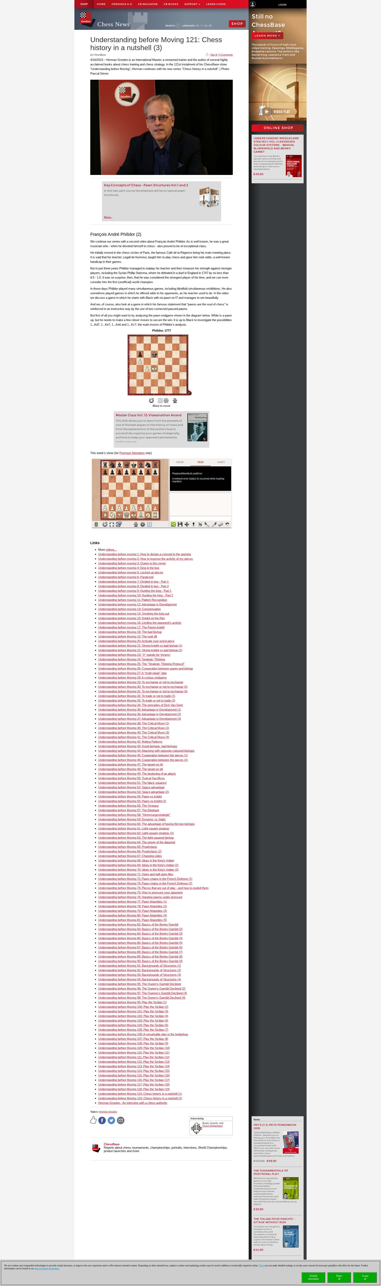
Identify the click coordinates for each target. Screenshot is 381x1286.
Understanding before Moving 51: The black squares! (132, 782)
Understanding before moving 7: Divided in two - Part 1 (133, 581)
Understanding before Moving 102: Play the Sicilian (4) (133, 1016)
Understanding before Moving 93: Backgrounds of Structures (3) (139, 974)
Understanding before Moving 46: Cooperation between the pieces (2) (143, 760)
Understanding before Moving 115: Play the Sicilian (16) (134, 1075)
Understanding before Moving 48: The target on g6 (130, 769)
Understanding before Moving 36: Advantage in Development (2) (139, 714)
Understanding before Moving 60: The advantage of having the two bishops (146, 824)
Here (261, 1265)
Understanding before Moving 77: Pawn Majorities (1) (132, 901)
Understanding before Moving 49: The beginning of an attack (137, 773)
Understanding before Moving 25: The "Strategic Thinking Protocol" (141, 664)
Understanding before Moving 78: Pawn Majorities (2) (132, 906)
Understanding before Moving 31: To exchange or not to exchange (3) (143, 691)
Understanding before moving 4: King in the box (128, 568)
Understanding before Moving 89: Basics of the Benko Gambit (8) (140, 956)
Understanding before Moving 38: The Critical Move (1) (133, 723)
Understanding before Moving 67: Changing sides (130, 856)
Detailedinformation (313, 1277)
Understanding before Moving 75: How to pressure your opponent (140, 892)
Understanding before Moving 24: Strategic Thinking (131, 659)
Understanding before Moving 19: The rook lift (127, 636)
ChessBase (111, 1144)
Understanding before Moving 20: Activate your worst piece (136, 641)
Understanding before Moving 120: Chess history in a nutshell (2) (140, 1098)
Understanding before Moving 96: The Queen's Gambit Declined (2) (141, 988)
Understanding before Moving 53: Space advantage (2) (133, 792)
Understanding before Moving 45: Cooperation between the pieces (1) (143, 755)
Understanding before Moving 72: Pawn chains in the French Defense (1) (145, 878)
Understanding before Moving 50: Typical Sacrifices (131, 778)
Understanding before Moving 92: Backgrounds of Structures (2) (139, 970)
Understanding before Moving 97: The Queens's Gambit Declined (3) (142, 993)
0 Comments (226, 54)
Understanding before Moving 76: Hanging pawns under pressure (140, 897)
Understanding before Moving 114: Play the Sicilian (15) (134, 1070)
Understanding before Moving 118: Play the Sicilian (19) (134, 1089)
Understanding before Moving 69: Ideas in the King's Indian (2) (138, 865)
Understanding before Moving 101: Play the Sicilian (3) (133, 1011)
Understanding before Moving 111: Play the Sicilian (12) (133, 1057)
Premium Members (132, 453)
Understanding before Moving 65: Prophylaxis (127, 846)
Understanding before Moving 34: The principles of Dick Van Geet (140, 705)
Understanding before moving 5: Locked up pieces (130, 572)
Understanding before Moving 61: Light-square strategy (133, 828)
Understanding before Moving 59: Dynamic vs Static (132, 819)
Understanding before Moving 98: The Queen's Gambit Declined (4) (141, 997)
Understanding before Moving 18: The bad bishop (130, 632)
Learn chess (216, 4)
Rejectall (339, 1277)
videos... (111, 549)
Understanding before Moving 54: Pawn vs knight (130, 796)
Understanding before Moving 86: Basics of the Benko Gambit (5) (140, 942)
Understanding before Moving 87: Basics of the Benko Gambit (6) (140, 947)
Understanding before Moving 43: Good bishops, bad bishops (137, 746)
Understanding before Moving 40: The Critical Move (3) (133, 732)
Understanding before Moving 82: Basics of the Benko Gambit (138, 924)
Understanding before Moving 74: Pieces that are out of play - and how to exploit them (153, 888)
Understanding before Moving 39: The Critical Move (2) (133, 728)
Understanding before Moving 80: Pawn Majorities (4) (132, 915)
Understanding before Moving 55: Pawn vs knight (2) (132, 801)
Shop (84, 4)
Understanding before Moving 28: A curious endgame (132, 677)
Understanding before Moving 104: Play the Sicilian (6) (133, 1025)
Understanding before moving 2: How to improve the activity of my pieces (145, 558)
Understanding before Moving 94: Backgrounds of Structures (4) (139, 979)
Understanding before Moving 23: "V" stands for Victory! (134, 654)
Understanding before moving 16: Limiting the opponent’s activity (139, 622)
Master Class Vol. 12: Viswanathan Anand (149, 415)
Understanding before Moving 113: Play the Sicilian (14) (134, 1066)
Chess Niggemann (212, 1126)
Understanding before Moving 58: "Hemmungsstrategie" (134, 814)
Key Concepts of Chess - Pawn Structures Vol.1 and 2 (146, 185)
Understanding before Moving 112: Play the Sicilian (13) (134, 1061)
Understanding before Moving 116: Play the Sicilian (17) (134, 1080)
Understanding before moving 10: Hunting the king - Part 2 (135, 595)
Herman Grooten (108, 1111)
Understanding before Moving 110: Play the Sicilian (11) (133, 1052)
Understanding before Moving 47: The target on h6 (130, 764)
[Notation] (160, 400)
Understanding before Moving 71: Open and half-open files (135, 874)
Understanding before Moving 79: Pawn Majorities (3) (132, 910)
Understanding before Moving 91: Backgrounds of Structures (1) (139, 965)
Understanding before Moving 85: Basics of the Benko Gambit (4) (140, 938)
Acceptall (365, 1277)
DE (197, 25)
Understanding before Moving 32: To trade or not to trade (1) (136, 696)
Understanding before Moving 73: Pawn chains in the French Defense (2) (145, 883)
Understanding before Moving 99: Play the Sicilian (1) (132, 1002)
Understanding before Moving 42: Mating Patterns (130, 741)
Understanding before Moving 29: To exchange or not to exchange (140, 682)
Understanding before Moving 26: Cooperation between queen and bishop (145, 668)
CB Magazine (148, 4)
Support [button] (191, 4)
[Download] (175, 400)
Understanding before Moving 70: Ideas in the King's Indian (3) (138, 869)
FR (210, 25)
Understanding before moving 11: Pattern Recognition (132, 600)
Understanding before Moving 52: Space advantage (131, 787)
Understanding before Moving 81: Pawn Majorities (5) (132, 920)
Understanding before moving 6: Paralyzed (125, 577)
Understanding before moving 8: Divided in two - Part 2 (133, 586)
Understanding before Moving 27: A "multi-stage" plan (132, 673)
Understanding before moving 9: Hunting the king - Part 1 (134, 590)
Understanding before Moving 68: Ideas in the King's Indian (136, 860)
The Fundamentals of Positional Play (271, 1172)
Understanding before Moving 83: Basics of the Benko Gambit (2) (140, 929)
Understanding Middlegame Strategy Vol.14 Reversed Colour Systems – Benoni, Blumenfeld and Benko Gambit (276, 145)
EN (202, 25)
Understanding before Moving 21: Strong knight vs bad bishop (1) (140, 645)
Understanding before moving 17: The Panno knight (131, 627)
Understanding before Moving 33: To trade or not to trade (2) (136, 700)
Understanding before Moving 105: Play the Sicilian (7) (133, 1029)
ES (206, 25)
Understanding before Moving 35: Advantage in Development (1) (139, 709)
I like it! (213, 54)
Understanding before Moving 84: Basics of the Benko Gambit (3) (140, 933)
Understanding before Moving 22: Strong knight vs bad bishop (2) (140, 650)
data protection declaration (47, 1268)
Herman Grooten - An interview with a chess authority (132, 1103)
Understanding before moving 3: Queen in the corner (132, 563)
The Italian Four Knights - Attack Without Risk (274, 1220)
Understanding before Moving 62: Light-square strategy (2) (136, 833)
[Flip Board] (151, 400)
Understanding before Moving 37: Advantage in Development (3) (139, 718)
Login (282, 4)
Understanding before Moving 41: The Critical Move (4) (133, 737)
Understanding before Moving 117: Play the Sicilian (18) (134, 1084)
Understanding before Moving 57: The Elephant (128, 810)
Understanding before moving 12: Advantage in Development (137, 604)
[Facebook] (102, 1120)
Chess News (113, 24)
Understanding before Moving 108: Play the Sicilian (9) (133, 1043)
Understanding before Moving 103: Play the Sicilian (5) (133, 1020)
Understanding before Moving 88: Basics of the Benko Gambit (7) (140, 952)
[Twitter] (111, 1120)
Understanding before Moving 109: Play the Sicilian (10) (134, 1048)
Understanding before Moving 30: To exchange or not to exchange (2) (143, 686)
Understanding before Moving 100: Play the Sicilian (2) (133, 1006)
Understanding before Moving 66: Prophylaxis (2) (130, 851)
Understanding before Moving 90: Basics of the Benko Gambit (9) (140, 961)
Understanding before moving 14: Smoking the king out (133, 613)
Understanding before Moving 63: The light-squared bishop (136, 837)
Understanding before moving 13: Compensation (129, 609)
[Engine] (166, 400)
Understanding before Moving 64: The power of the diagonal (136, 842)
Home (101, 4)
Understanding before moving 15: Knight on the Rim (131, 618)
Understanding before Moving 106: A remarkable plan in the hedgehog (143, 1034)
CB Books (171, 4)
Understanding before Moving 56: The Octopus (128, 805)
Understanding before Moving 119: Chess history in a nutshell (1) (140, 1093)
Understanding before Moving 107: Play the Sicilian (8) (133, 1038)
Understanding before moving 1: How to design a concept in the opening (144, 554)
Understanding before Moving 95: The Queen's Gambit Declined (139, 984)
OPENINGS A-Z (122, 4)
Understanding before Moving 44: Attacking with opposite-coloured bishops (146, 750)
